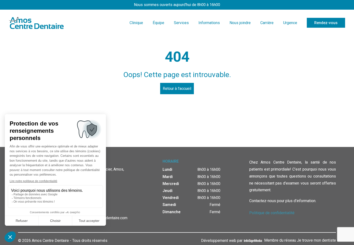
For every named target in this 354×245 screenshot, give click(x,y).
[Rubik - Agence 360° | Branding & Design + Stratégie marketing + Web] (252, 240)
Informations (209, 22)
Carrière (267, 22)
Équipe (158, 22)
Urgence (290, 22)
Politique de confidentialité (272, 213)
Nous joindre (240, 22)
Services (181, 22)
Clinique (136, 22)
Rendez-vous (326, 22)
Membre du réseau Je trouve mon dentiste (300, 240)
